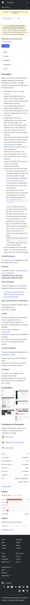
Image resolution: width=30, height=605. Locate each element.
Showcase (19, 539)
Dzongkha (8, 583)
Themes (18, 542)
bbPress (5, 573)
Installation (6, 60)
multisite (21, 481)
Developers (5, 559)
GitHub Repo (5, 309)
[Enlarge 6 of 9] (26, 402)
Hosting (4, 545)
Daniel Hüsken (9, 448)
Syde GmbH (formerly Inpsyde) (14, 442)
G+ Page (12, 354)
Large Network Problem (11, 297)
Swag (18, 562)
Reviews (5, 56)
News (3, 542)
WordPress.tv (6, 562)
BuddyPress (6, 575)
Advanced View (6, 486)
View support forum (7, 529)
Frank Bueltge (8, 41)
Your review (5, 513)
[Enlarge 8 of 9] (26, 411)
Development (7, 64)
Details (5, 52)
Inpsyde (11, 260)
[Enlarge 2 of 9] (12, 396)
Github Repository (17, 365)
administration (24, 478)
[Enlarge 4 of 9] (12, 412)
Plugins (18, 545)
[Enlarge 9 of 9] (26, 418)
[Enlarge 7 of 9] (26, 408)
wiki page (23, 286)
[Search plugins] (18, 18)
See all (26, 513)
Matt (4, 570)
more (8, 94)
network (26, 481)
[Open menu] (27, 2)
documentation (8, 144)
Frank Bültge (5, 354)
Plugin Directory (6, 7)
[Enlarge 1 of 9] (12, 392)
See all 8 (26, 474)
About (3, 539)
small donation (6, 332)
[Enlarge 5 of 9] (26, 392)
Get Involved (20, 553)
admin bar (17, 478)
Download (5, 46)
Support (5, 69)
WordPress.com (7, 567)
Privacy (4, 548)
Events (18, 556)
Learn (3, 553)
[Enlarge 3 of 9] (12, 399)
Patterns (18, 548)
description (21, 221)
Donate (19, 559)
